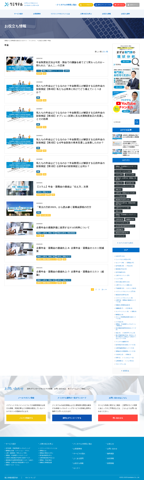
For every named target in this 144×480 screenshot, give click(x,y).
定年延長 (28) (120, 266)
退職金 (48, 194)
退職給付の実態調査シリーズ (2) (125, 351)
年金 (44, 73)
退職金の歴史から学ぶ (46, 453)
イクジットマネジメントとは (60, 14)
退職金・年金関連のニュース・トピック (52, 70)
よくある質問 (78, 458)
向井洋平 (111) (120, 256)
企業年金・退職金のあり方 (44, 192)
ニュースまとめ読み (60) (123, 259)
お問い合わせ (120, 4)
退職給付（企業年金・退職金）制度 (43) (126, 178)
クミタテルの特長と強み (67, 5)
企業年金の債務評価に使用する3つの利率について (63, 227)
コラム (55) (119, 175)
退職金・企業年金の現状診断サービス (17, 462)
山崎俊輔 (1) (119, 361)
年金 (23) (130, 266)
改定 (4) (118, 333)
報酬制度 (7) (119, 308)
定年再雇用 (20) (120, 272)
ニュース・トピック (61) (123, 171)
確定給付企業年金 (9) (122, 295)
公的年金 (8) (119, 219)
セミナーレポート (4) (122, 223)
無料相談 (110, 453)
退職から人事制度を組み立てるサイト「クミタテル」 (20, 40)
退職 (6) (134, 311)
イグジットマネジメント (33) (124, 186)
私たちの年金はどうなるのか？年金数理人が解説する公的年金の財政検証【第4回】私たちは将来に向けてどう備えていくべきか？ (70, 89)
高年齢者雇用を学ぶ (46, 455)
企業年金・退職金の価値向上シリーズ (46, 259)
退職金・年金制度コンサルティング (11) (126, 215)
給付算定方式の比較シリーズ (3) (125, 345)
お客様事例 (36, 14)
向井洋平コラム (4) (129, 333)
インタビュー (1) (129, 357)
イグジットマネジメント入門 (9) (125, 291)
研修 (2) (128, 354)
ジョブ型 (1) (130, 361)
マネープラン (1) (121, 364)
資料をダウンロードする (104, 4)
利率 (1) (118, 357)
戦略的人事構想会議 (46, 462)
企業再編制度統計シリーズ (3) (125, 348)
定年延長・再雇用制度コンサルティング (18, 448)
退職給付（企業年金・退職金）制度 (46, 233)
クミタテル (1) (120, 236)
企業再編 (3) (119, 229)
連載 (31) (118, 189)
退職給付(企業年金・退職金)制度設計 (66, 233)
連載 (38, 97)
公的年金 (66, 70)
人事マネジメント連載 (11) (124, 285)
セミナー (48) (120, 262)
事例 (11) (118, 211)
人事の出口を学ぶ (86, 14)
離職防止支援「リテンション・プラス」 (18, 450)
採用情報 (110, 463)
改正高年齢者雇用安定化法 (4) (125, 226)
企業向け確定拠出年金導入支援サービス (18, 458)
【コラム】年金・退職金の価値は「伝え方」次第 (62, 186)
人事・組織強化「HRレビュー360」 (17, 453)
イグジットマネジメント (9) (124, 298)
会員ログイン (134, 5)
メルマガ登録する (87, 4)
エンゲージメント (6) (122, 311)
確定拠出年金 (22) (121, 269)
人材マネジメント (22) (122, 208)
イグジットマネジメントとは (48, 448)
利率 (42, 235)
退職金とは (43, 450)
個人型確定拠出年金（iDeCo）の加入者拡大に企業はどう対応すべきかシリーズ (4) (126, 336)
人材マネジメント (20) (122, 275)
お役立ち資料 (125, 14)
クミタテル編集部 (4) (122, 341)
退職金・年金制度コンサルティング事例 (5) (126, 324)
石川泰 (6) (129, 308)
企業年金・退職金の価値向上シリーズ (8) (126, 301)
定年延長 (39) (130, 183)
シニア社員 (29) (120, 196)
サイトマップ (30, 478)
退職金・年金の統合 (46, 460)
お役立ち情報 (106, 14)
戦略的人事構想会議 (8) (123, 305)
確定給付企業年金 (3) (122, 233)
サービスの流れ (79, 453)
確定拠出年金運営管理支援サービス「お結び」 (20, 460)
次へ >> (104, 289)
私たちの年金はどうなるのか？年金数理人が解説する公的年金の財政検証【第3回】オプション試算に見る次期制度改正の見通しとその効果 (70, 115)
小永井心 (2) (119, 354)
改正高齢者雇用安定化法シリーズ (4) (126, 328)
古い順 (105, 52)
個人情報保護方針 (11, 478)
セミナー (76, 468)
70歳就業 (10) (120, 288)
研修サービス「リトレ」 (13, 465)
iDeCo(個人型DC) (45, 215)
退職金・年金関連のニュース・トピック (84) (126, 167)
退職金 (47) (130, 262)
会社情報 (110, 458)
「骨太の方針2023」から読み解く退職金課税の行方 (63, 207)
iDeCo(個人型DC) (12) (122, 282)
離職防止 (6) (130, 219)
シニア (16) (119, 278)
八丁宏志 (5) (119, 322)
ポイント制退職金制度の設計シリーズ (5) (126, 317)
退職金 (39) (119, 183)
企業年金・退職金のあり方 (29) (125, 193)
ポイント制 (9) (131, 288)
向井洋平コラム (41, 194)
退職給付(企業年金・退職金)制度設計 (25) (125, 203)
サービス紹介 (18, 14)
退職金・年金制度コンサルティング (16, 455)
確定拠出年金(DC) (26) (122, 199)
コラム (38, 70)
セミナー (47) (130, 175)
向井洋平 (39, 73)
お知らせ (110, 444)
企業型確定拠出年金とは (47, 458)
